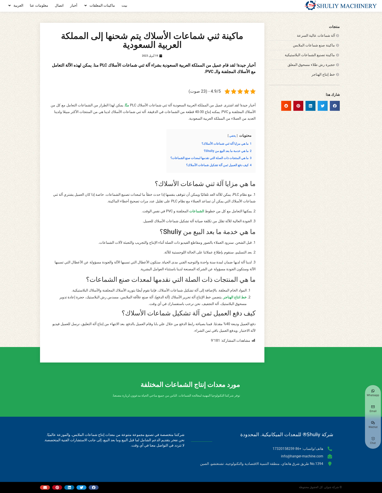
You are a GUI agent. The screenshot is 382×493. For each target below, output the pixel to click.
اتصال (59, 5)
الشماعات (196, 211)
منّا (127, 105)
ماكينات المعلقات (102, 5)
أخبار (73, 5)
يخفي (232, 135)
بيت (124, 5)
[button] (335, 106)
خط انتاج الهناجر (235, 297)
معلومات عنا (39, 5)
